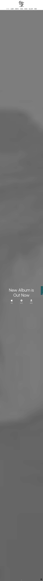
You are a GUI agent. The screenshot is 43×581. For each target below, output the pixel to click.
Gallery (31, 9)
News (35, 9)
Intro (7, 9)
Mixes (25, 9)
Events (17, 9)
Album (12, 9)
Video (21, 9)
